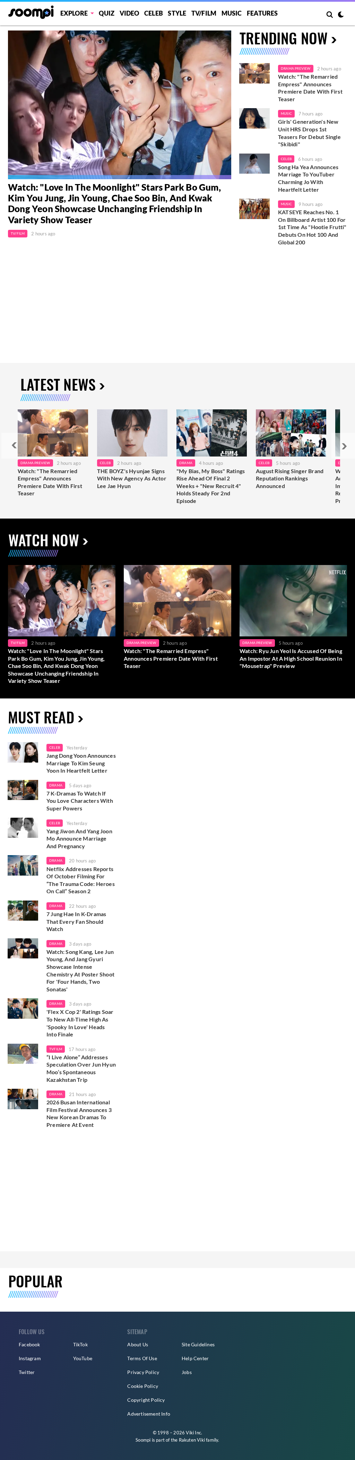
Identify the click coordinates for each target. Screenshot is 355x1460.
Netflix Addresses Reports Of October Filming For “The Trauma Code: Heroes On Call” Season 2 (80, 880)
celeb (54, 747)
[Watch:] (119, 105)
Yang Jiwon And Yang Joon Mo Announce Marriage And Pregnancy (79, 838)
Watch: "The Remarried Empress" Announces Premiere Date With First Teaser (310, 87)
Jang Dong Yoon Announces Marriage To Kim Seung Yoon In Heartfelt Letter (81, 763)
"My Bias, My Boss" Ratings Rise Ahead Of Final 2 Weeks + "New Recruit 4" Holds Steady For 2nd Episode (210, 486)
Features (262, 13)
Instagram (30, 1358)
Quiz (106, 13)
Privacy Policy (143, 1372)
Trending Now (284, 38)
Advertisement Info (148, 1414)
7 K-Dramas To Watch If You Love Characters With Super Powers (79, 800)
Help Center (195, 1358)
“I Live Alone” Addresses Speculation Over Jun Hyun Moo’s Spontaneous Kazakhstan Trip (81, 1068)
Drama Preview (296, 68)
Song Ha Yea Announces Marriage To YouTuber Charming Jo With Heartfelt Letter (308, 178)
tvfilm (55, 1049)
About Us (137, 1344)
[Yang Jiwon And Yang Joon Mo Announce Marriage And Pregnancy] (23, 828)
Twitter (27, 1372)
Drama (185, 463)
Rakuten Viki (192, 1440)
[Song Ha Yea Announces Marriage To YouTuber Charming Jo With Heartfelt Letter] (254, 164)
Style (177, 13)
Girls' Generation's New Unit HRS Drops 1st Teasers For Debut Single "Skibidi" (309, 132)
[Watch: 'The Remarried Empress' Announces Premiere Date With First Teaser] (254, 73)
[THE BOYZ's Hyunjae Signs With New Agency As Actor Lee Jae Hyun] (132, 432)
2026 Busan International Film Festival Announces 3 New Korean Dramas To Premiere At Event (79, 1113)
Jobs (187, 1372)
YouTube (82, 1358)
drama (55, 785)
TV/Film (18, 233)
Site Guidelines (198, 1344)
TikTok (80, 1344)
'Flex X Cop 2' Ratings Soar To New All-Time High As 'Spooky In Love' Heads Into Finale (79, 1022)
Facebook (29, 1344)
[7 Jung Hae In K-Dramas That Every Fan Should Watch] (23, 911)
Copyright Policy (146, 1400)
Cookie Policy (142, 1386)
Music (232, 13)
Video (129, 13)
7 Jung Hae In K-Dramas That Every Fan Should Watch (76, 921)
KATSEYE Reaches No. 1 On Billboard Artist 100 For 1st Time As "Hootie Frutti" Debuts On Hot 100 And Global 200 (312, 227)
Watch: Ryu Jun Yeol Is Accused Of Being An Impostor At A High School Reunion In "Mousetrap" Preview (291, 658)
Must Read (41, 717)
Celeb (153, 13)
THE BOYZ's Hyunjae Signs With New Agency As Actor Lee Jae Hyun (131, 478)
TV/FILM (203, 13)
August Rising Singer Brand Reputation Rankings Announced (289, 478)
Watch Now (43, 539)
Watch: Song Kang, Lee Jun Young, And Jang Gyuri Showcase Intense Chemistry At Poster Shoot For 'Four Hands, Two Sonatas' (80, 970)
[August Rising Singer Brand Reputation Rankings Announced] (291, 432)
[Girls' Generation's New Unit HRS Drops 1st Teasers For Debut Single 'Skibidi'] (254, 118)
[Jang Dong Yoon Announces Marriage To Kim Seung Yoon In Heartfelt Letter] (23, 752)
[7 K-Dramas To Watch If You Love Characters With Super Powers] (23, 790)
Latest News (58, 384)
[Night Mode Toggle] (340, 15)
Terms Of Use (142, 1358)
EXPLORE (74, 13)
